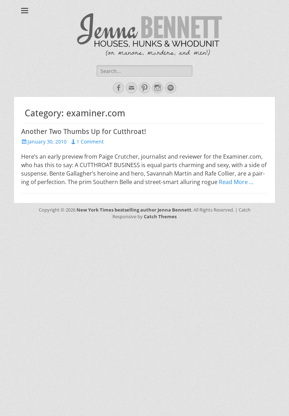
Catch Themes (160, 216)
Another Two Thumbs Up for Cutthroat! (83, 131)
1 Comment (90, 141)
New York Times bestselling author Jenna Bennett (133, 210)
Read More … (236, 182)
